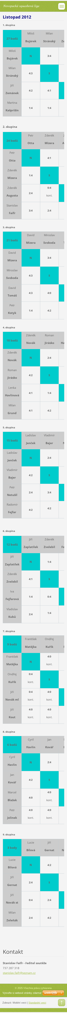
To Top (61, 1002)
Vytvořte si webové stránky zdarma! (22, 993)
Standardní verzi (37, 1002)
